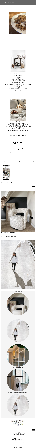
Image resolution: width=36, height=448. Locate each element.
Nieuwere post (3, 161)
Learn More (17, 3)
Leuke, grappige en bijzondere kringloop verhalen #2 (18, 342)
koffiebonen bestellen (23, 123)
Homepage (18, 161)
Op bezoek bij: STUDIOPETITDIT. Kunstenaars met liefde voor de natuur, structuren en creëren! (18, 316)
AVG (18, 436)
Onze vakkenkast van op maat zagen (18, 367)
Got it (21, 3)
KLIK (17, 133)
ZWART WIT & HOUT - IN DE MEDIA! (18, 434)
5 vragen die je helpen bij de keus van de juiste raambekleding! (18, 392)
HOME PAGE (19, 432)
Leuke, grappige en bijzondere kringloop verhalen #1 (9, 236)
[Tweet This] (6, 158)
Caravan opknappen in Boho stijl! (18, 153)
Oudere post (33, 161)
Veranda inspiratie (18, 154)
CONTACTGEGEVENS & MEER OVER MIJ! (19, 433)
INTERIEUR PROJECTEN (18, 435)
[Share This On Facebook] (4, 158)
